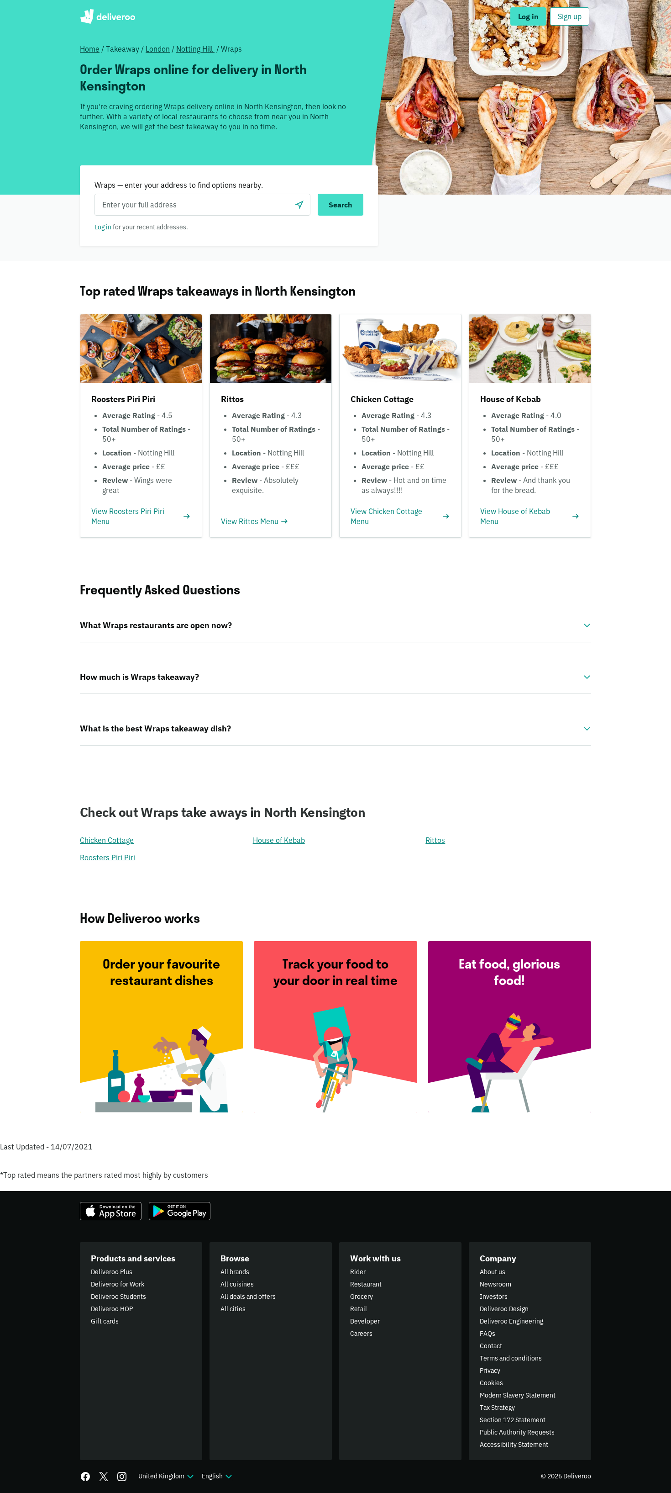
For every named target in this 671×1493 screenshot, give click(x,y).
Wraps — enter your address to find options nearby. (178, 185)
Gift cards (105, 1321)
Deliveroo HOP (112, 1309)
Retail (358, 1309)
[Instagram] (121, 1476)
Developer (365, 1321)
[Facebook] (85, 1476)
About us (492, 1272)
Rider (358, 1272)
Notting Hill (195, 48)
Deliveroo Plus (111, 1272)
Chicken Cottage (107, 840)
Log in (102, 227)
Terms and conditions (511, 1358)
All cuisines (237, 1284)
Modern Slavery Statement (518, 1395)
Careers (361, 1333)
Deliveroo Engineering (511, 1321)
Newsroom (495, 1284)
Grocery (361, 1296)
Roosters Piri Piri (107, 857)
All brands (234, 1272)
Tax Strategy (497, 1407)
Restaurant (366, 1284)
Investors (494, 1296)
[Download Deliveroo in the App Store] (111, 1211)
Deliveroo (107, 16)
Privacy (490, 1370)
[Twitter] (103, 1476)
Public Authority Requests (517, 1432)
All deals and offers (248, 1296)
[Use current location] (299, 204)
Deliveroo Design (504, 1309)
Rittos (435, 840)
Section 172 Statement (512, 1420)
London (158, 48)
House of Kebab (279, 840)
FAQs (487, 1333)
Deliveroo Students (118, 1296)
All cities (233, 1309)
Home (90, 48)
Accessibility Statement (514, 1444)
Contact (491, 1346)
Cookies (491, 1383)
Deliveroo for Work (117, 1284)
